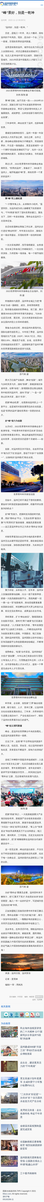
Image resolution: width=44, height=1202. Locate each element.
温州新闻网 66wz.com (21, 990)
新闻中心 (39, 997)
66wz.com (7, 1194)
